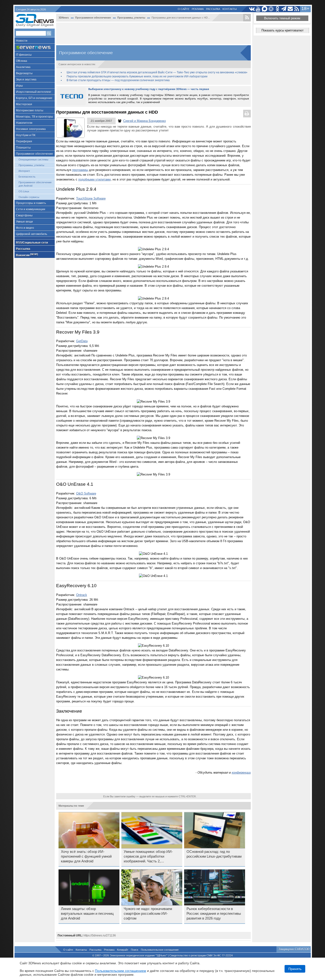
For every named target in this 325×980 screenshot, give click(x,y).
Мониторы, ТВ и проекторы (34, 116)
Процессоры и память (31, 203)
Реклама (198, 9)
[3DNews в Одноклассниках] (277, 9)
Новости (21, 40)
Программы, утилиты (31, 165)
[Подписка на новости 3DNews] (290, 9)
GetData (82, 341)
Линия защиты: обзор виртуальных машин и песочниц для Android (87, 913)
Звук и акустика (26, 79)
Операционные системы (33, 159)
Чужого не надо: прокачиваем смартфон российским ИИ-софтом (148, 913)
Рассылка (213, 9)
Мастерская (24, 104)
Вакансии (27, 255)
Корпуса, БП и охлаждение (34, 98)
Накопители (24, 123)
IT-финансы (24, 54)
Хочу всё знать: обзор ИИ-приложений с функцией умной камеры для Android (86, 856)
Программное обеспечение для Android (35, 184)
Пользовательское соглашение (160, 949)
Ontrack (81, 595)
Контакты (229, 9)
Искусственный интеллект (33, 92)
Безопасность (27, 176)
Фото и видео (25, 228)
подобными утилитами (94, 179)
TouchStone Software (91, 198)
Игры (19, 85)
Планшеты (23, 147)
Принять (294, 969)
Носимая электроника (31, 129)
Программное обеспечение (34, 153)
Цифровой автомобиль (31, 234)
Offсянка (21, 61)
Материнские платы (29, 110)
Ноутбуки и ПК (25, 135)
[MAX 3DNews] (264, 9)
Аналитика (23, 67)
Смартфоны (24, 215)
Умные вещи (24, 221)
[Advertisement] (153, 33)
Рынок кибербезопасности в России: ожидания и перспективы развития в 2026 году (214, 913)
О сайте (183, 9)
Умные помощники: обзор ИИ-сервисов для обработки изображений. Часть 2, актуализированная (148, 857)
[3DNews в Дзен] (271, 9)
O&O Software (86, 493)
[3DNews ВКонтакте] (252, 9)
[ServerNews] (35, 47)
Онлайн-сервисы (29, 197)
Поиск (134, 949)
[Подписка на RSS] (297, 9)
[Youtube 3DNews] (258, 9)
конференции (241, 772)
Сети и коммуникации (30, 209)
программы (80, 170)
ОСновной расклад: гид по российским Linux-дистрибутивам (214, 854)
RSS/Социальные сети (32, 242)
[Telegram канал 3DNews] (284, 9)
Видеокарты (24, 73)
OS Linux (24, 191)
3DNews (64, 17)
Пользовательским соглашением (120, 971)
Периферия (24, 141)
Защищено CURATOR (294, 949)
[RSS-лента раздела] (247, 17)
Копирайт (122, 949)
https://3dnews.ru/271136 (100, 935)
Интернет (24, 171)
